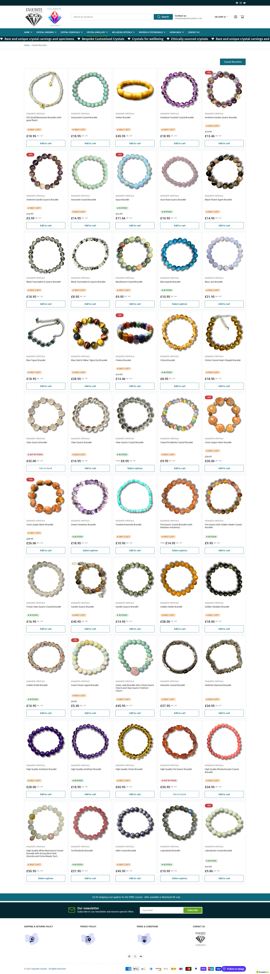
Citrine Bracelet (167, 360)
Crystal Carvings (45, 32)
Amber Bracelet (123, 117)
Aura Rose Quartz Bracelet (173, 199)
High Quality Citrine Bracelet (129, 769)
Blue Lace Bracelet (214, 282)
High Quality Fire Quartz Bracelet (176, 769)
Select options (179, 304)
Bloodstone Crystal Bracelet (129, 282)
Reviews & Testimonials (151, 32)
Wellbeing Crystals (122, 32)
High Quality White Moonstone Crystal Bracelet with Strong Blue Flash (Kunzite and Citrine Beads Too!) (44, 853)
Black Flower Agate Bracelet (218, 199)
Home (27, 32)
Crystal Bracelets (233, 61)
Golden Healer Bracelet (171, 606)
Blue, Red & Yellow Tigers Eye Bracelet (89, 360)
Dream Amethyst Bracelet (83, 524)
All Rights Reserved (57, 969)
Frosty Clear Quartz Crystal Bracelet (43, 606)
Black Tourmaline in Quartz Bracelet (43, 282)
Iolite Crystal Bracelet (126, 850)
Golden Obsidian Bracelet (217, 606)
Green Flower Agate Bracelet (85, 685)
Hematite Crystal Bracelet (172, 685)
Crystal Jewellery (96, 32)
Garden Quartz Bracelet (82, 606)
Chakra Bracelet (123, 360)
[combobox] (122, 17)
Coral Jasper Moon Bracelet (39, 524)
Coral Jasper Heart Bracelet (218, 442)
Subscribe (193, 910)
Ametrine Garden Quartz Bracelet (221, 117)
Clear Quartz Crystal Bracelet (130, 442)
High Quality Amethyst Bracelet (41, 769)
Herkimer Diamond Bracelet (218, 685)
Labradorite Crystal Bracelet (218, 850)
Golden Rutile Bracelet (37, 685)
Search (165, 16)
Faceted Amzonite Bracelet (129, 524)
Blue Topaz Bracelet (35, 360)
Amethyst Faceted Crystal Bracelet (177, 117)
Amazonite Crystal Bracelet (84, 117)
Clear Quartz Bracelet (36, 442)
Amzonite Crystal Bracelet (83, 199)
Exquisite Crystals (35, 114)
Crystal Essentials (70, 32)
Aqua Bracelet (122, 199)
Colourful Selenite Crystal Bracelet (176, 442)
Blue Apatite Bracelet (170, 282)
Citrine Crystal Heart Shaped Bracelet (223, 360)
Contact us (193, 32)
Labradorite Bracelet (170, 850)
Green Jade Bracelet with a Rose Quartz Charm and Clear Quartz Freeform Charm (135, 688)
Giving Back (175, 32)
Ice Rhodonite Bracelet (82, 850)
